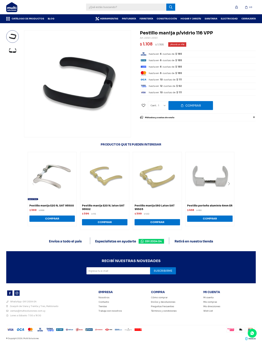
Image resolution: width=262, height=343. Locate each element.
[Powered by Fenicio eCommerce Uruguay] (250, 338)
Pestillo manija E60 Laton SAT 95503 (155, 207)
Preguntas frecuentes (162, 306)
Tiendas (103, 306)
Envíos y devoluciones (163, 302)
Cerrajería (248, 18)
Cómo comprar (159, 297)
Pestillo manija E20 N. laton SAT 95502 (103, 207)
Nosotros (104, 297)
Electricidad (229, 18)
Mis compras (210, 302)
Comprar (193, 105)
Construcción (167, 18)
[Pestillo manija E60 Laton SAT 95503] (157, 176)
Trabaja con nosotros (110, 310)
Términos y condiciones (164, 310)
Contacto (104, 302)
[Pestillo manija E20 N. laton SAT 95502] (104, 176)
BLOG (51, 18)
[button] (230, 191)
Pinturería (129, 18)
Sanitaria (211, 18)
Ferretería (146, 18)
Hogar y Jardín (191, 18)
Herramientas (109, 18)
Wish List (208, 310)
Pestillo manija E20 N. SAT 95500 (51, 205)
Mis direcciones (211, 306)
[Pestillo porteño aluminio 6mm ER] (209, 176)
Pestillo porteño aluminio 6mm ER (209, 205)
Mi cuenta (208, 297)
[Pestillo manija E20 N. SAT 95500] (52, 176)
